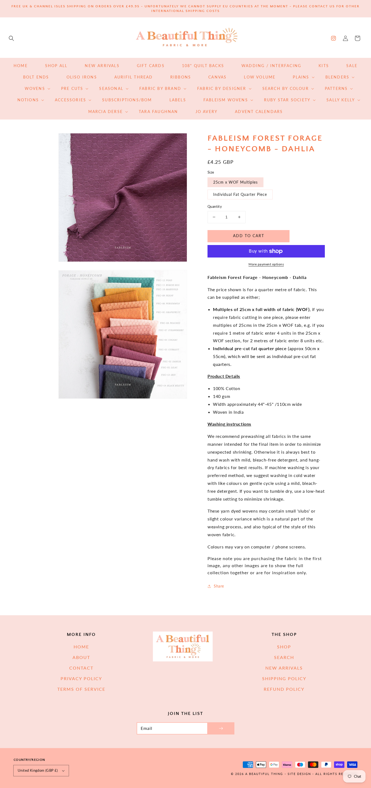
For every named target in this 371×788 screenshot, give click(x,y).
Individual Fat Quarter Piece (240, 194)
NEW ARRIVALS (284, 667)
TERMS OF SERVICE (81, 689)
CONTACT (81, 667)
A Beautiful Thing (264, 774)
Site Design (299, 774)
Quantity (214, 206)
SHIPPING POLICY (284, 678)
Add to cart (248, 235)
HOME (81, 646)
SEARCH (284, 657)
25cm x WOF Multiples (235, 182)
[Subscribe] (220, 728)
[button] (11, 38)
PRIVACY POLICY (81, 678)
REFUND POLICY (284, 689)
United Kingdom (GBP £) (38, 770)
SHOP (284, 646)
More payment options (266, 264)
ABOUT (81, 657)
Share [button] (219, 586)
